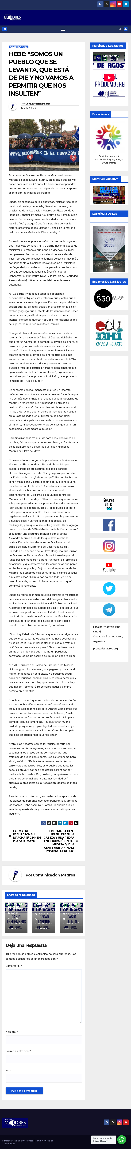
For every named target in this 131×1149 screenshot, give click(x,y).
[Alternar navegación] (63, 29)
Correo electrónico (18, 1051)
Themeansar (8, 1143)
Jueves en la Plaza (18, 47)
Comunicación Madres (37, 103)
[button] (120, 29)
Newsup (46, 1140)
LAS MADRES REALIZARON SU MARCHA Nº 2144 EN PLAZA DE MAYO (27, 836)
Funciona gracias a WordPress (18, 1140)
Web (8, 1070)
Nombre (12, 1031)
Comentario (14, 965)
